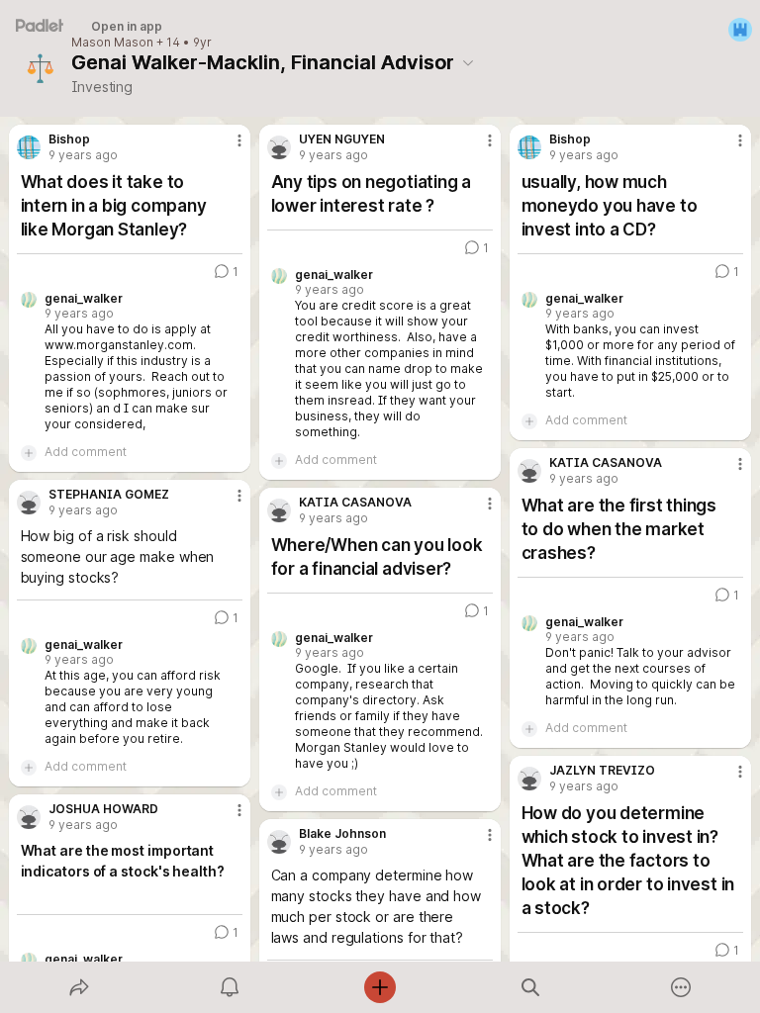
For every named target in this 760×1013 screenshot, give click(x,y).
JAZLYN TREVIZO (602, 771)
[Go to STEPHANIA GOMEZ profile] (29, 502)
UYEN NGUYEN (342, 139)
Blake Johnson (342, 834)
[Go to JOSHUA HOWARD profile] (29, 817)
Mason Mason (112, 42)
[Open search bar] (530, 987)
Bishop (69, 139)
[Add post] (380, 987)
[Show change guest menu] (740, 29)
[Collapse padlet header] (468, 62)
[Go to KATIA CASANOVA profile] (529, 471)
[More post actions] (226, 148)
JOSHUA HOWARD (103, 809)
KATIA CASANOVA (605, 463)
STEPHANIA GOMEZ (108, 495)
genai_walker (84, 299)
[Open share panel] (79, 987)
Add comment (86, 451)
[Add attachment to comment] (28, 452)
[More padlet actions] (681, 987)
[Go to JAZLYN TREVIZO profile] (529, 778)
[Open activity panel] (229, 987)
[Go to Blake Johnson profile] (279, 842)
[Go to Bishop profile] (29, 147)
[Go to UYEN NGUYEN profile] (279, 147)
